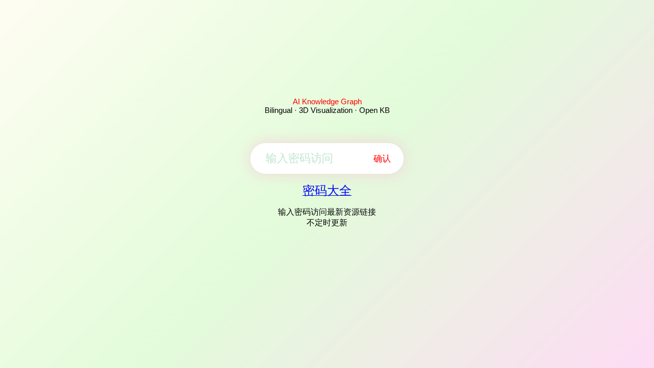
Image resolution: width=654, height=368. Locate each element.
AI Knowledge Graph (327, 101)
